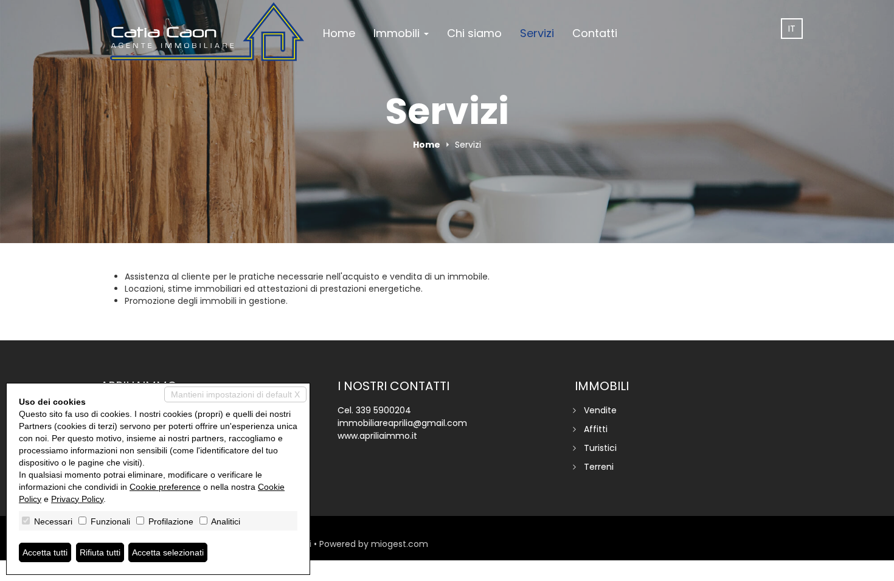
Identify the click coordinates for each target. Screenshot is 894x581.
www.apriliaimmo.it (377, 436)
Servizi (537, 33)
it (791, 28)
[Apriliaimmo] (207, 31)
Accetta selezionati (168, 552)
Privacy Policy (77, 499)
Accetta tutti (45, 552)
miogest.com (399, 544)
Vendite (600, 410)
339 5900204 (383, 410)
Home (339, 33)
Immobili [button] (398, 33)
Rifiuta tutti (100, 552)
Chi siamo (474, 33)
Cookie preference (165, 487)
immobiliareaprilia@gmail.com (402, 423)
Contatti (594, 33)
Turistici (600, 448)
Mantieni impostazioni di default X (235, 394)
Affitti (596, 429)
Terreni (599, 467)
